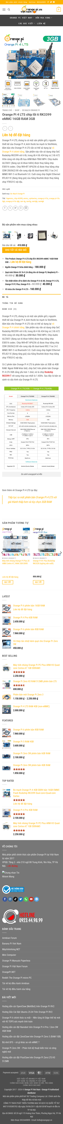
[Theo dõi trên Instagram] (10, 899)
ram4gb (41, 201)
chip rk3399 (18, 198)
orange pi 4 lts (43, 198)
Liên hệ (41, 23)
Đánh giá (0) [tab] (9, 309)
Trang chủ (7, 110)
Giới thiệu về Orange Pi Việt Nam (31, 1079)
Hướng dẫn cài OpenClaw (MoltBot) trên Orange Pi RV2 (28, 1006)
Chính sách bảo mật (32, 1085)
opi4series (33, 198)
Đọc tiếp (7, 582)
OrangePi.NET (8, 972)
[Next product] (4, 128)
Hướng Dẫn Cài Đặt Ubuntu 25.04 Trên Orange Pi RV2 (27, 1012)
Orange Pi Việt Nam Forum (15, 966)
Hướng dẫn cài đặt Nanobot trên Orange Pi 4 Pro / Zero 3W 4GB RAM (30, 1029)
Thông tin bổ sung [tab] (12, 303)
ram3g (28, 201)
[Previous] (7, 61)
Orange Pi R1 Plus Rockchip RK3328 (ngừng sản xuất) (44, 562)
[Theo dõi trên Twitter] (51, 2)
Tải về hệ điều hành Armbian (15, 983)
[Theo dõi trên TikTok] (15, 899)
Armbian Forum (9, 938)
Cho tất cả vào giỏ (16, 250)
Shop (17, 110)
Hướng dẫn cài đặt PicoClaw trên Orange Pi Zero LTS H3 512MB (28, 1059)
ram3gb (34, 201)
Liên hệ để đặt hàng (16, 135)
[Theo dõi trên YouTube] (54, 2)
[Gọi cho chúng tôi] (26, 899)
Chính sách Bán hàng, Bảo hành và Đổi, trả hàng (31, 1083)
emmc (25, 198)
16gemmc (9, 198)
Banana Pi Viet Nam (11, 943)
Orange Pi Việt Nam (21, 18)
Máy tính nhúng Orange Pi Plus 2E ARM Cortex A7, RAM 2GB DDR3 (16, 562)
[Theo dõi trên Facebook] (48, 2)
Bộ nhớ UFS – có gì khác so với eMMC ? (20, 1042)
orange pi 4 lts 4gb (12, 201)
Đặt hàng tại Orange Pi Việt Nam (31, 1081)
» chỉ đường (12, 866)
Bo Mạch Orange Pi (31, 110)
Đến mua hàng (43, 18)
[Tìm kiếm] (9, 9)
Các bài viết (25, 23)
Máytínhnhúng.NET (11, 949)
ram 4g (22, 201)
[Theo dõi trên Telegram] (36, 899)
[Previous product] (10, 128)
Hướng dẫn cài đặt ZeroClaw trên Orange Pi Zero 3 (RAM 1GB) (31, 1036)
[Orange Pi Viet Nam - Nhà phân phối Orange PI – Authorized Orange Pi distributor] (31, 9)
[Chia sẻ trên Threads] (20, 208)
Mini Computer (9, 955)
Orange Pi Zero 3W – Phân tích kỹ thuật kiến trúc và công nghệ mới (29, 1050)
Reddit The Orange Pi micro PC (17, 977)
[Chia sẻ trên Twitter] (15, 208)
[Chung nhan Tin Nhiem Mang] (13, 874)
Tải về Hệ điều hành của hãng (16, 989)
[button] (4, 9)
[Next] (56, 61)
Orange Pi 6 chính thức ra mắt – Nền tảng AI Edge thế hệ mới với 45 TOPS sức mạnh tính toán (31, 1019)
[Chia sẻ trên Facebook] (4, 208)
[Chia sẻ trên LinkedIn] (26, 208)
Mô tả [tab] (5, 297)
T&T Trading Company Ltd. (37, 1096)
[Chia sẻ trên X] (10, 208)
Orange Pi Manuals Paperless (16, 960)
